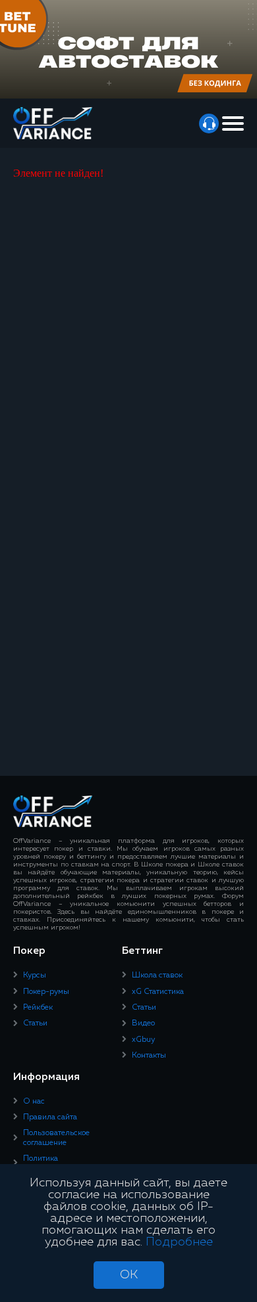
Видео (143, 1023)
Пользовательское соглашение (56, 1137)
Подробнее (179, 1242)
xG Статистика (158, 992)
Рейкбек (38, 1008)
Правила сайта (50, 1117)
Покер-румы (46, 992)
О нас (34, 1102)
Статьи (35, 1023)
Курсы (34, 975)
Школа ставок (157, 975)
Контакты (149, 1056)
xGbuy (143, 1040)
